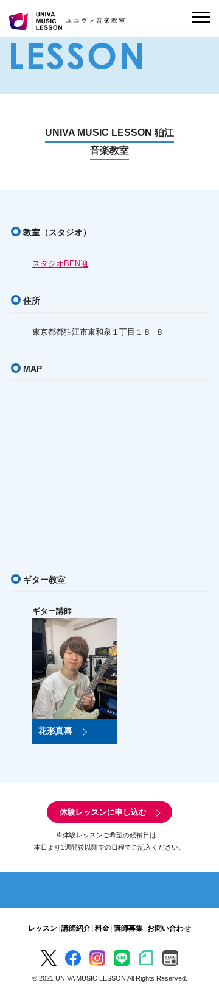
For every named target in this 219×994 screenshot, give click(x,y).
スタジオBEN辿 (60, 263)
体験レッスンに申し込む (103, 812)
